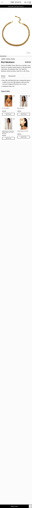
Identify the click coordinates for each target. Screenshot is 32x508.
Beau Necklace (20, 108)
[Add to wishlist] (30, 506)
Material (3, 76)
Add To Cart (8, 114)
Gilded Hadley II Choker (22, 131)
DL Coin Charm (5, 108)
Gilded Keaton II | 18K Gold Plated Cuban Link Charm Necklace (8, 132)
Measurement (11, 76)
